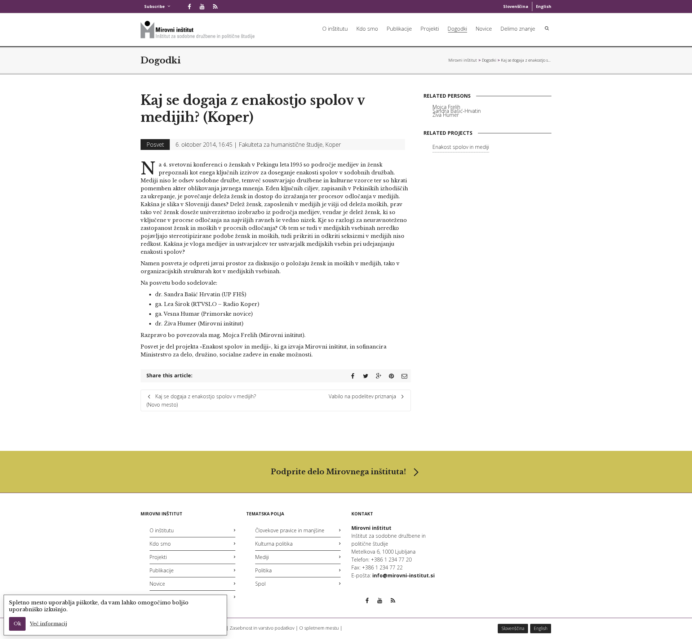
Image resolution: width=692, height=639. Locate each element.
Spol (260, 583)
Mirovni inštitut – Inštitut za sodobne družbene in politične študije (462, 60)
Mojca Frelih (446, 107)
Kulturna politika (274, 543)
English (543, 6)
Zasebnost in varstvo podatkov (262, 628)
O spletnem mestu (319, 628)
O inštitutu (335, 28)
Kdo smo (367, 28)
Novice (484, 28)
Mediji (262, 557)
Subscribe (154, 6)
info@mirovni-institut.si (403, 575)
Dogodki (457, 28)
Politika (263, 570)
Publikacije (399, 28)
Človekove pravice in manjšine (289, 530)
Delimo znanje (518, 28)
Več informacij (48, 624)
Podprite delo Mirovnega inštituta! (338, 471)
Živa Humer (445, 115)
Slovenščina (515, 6)
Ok (17, 624)
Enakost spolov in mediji (460, 146)
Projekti (430, 28)
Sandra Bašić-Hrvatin (456, 111)
